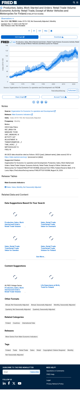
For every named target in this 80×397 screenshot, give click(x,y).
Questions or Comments (55, 371)
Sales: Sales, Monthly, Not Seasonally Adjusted (24, 187)
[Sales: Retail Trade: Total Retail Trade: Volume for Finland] (51, 238)
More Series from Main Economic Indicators (21, 337)
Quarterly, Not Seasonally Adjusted (18, 309)
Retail (39, 350)
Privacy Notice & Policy (55, 384)
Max (45, 31)
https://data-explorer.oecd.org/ (16, 157)
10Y (39, 31)
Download (58, 37)
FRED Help (50, 374)
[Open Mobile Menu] (77, 2)
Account (59, 97)
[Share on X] (33, 102)
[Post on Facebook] (38, 102)
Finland (8, 323)
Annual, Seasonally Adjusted (41, 305)
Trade (15, 350)
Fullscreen (72, 90)
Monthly (70, 350)
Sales (32, 350)
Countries (16, 323)
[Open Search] (74, 2)
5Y (34, 31)
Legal (48, 380)
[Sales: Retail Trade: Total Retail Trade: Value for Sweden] (15, 238)
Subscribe (34, 372)
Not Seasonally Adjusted (14, 355)
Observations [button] (6, 18)
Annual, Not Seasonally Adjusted (17, 305)
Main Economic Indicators (21, 115)
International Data (28, 323)
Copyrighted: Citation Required (54, 350)
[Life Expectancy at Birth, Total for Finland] (51, 277)
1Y (29, 31)
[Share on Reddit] (42, 102)
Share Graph (20, 97)
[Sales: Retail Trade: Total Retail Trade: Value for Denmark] (51, 214)
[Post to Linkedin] (46, 102)
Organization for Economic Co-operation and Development (32, 111)
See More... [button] (40, 257)
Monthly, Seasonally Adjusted (64, 305)
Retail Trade (23, 350)
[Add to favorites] (1, 8)
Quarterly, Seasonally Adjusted (44, 309)
